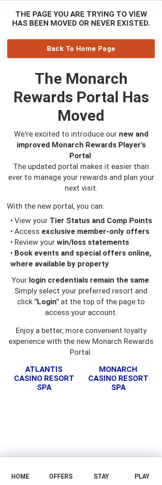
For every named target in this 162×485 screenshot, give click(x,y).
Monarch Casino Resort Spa (118, 378)
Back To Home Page (81, 49)
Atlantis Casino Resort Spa (44, 378)
